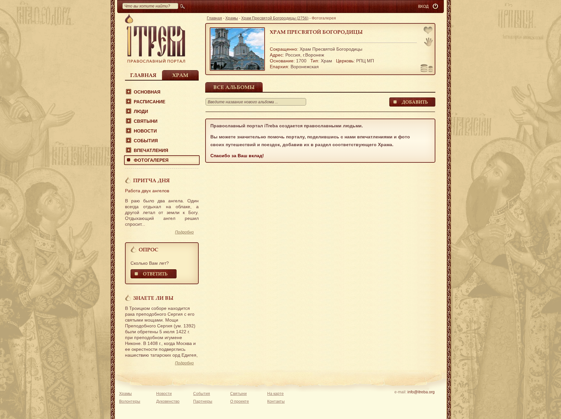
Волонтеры (129, 401)
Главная (143, 75)
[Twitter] (421, 400)
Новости (145, 130)
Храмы (231, 18)
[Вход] (436, 6)
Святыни (145, 121)
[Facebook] (411, 400)
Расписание (149, 101)
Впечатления (151, 150)
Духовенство (168, 401)
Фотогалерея (151, 160)
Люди (141, 111)
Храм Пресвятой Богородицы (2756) (274, 18)
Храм (180, 75)
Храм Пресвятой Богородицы (316, 31)
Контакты (276, 401)
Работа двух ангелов (147, 190)
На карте (275, 393)
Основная (147, 92)
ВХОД (423, 6)
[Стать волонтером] (428, 41)
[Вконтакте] (401, 400)
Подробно (184, 232)
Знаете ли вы (153, 297)
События (146, 140)
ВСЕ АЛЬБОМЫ (234, 87)
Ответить (155, 274)
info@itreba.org (421, 392)
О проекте (239, 401)
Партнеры (202, 401)
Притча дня (151, 180)
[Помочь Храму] (427, 68)
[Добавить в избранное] (428, 31)
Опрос (148, 249)
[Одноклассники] (431, 400)
